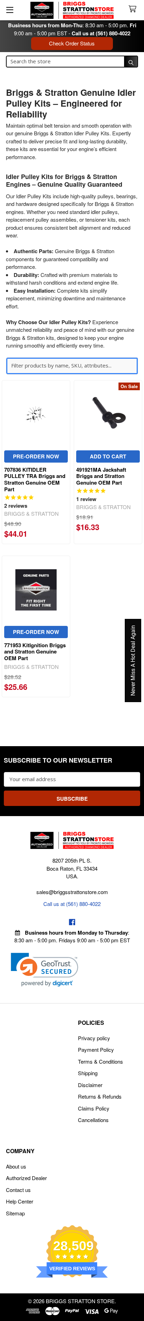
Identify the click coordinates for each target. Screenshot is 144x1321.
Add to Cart (108, 456)
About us (16, 1166)
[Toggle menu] (9, 9)
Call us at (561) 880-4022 (101, 33)
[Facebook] (72, 922)
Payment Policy (96, 1049)
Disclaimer (90, 1084)
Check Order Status (72, 43)
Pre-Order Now (36, 456)
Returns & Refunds (100, 1096)
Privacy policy (94, 1038)
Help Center (19, 1201)
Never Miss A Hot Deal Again (133, 660)
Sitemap (15, 1213)
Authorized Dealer (26, 1177)
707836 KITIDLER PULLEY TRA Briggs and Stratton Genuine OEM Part (34, 479)
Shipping (88, 1073)
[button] (44, 969)
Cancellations (93, 1119)
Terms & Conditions (100, 1061)
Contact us (18, 1189)
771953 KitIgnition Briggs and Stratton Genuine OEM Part (35, 651)
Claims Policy (93, 1108)
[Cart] (134, 9)
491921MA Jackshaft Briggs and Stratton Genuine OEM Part (101, 476)
